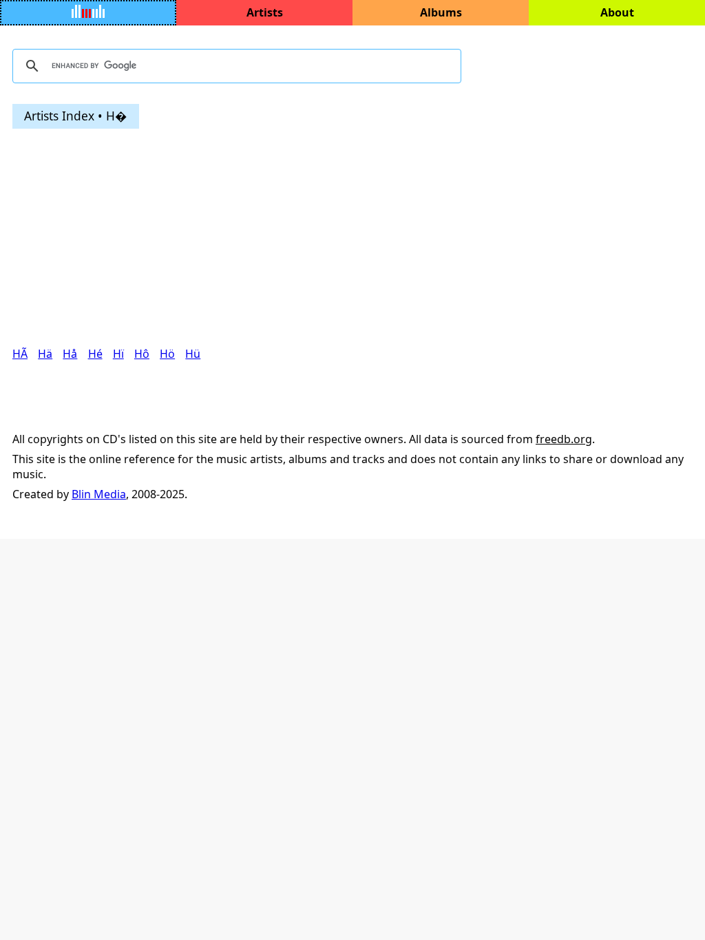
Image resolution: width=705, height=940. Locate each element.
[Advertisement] (352, 237)
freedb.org (564, 439)
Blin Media (99, 494)
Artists (264, 12)
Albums (441, 12)
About (617, 12)
